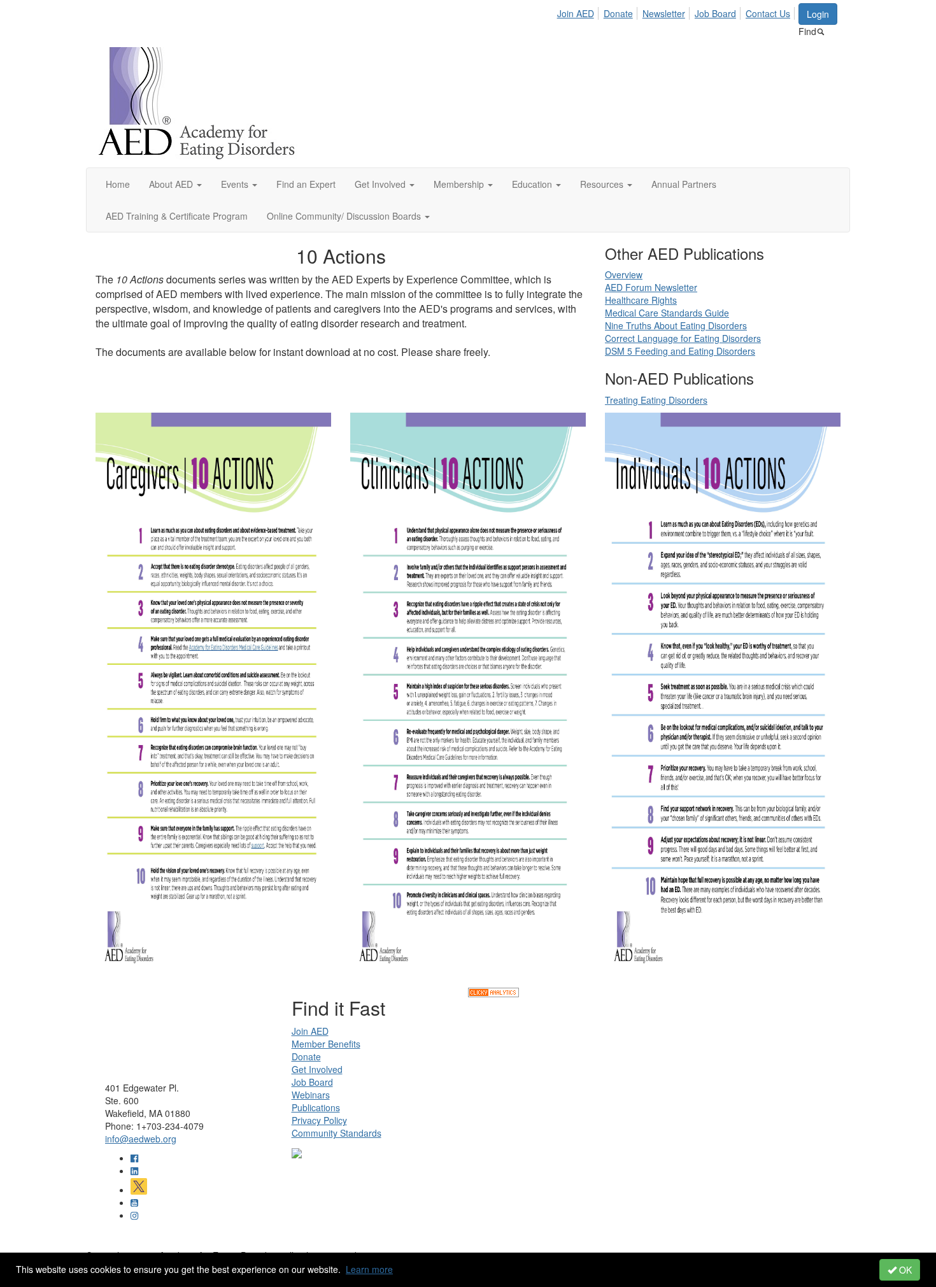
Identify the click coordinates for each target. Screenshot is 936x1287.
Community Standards (336, 1133)
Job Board (715, 13)
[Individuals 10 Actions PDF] (722, 699)
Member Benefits (326, 1043)
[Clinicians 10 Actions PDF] (468, 699)
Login (818, 14)
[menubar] (677, 11)
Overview (623, 274)
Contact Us (768, 13)
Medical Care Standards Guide (667, 312)
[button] (175, 184)
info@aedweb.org (140, 1138)
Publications (316, 1107)
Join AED (575, 13)
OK (904, 1269)
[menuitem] (579, 11)
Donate (618, 13)
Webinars (311, 1094)
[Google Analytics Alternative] (493, 991)
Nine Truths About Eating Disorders (676, 325)
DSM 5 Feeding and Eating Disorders (680, 351)
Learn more (369, 1269)
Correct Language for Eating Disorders (683, 338)
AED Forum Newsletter (651, 287)
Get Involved (317, 1069)
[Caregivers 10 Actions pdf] (213, 699)
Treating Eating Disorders (656, 400)
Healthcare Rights (641, 300)
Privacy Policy (319, 1120)
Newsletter (663, 13)
